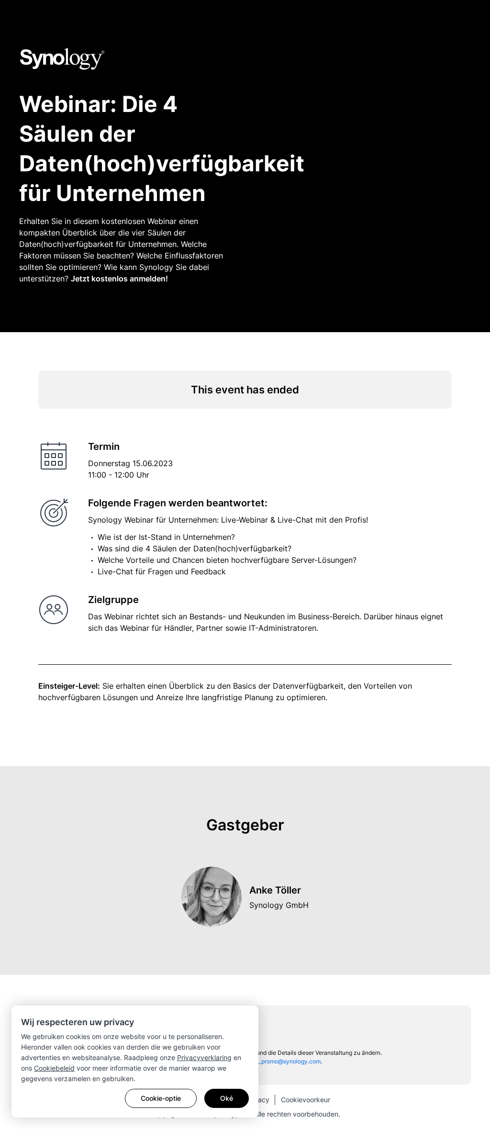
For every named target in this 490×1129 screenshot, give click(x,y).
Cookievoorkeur (305, 1099)
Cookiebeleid (54, 1068)
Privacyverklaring (204, 1057)
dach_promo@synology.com (283, 1061)
